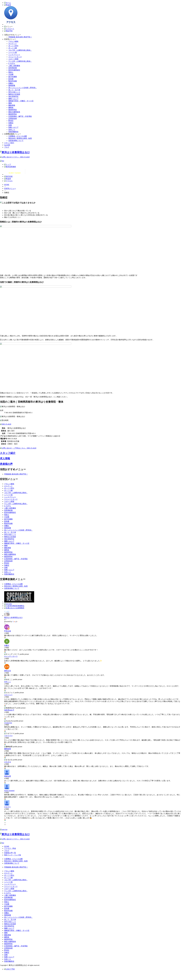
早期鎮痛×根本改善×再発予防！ (20, 37)
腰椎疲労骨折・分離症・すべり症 (21, 101)
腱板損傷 (11, 105)
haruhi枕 (7, 145)
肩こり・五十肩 (14, 90)
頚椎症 (10, 123)
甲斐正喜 (7, 631)
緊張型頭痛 (12, 81)
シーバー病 (12, 52)
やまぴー (7, 807)
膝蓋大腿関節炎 (14, 112)
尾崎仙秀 (7, 776)
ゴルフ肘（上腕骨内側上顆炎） (20, 50)
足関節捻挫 (12, 118)
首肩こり (11, 129)
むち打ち (11, 63)
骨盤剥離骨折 (13, 132)
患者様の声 (6, 463)
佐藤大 (6, 645)
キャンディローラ (11, 656)
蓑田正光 (7, 671)
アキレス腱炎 (13, 41)
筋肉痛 (10, 79)
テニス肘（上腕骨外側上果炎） (20, 61)
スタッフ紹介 (9, 143)
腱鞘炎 (10, 107)
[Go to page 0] (5, 824)
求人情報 (5, 458)
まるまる (7, 762)
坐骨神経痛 (12, 68)
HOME (6, 185)
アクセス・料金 (10, 848)
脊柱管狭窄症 (13, 96)
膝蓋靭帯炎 (12, 114)
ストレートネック (15, 57)
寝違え (10, 72)
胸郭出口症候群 (14, 94)
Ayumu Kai (8, 723)
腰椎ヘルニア (13, 99)
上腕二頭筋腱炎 (14, 66)
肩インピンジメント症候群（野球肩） (22, 88)
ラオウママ (8, 736)
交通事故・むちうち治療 (17, 136)
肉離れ (10, 83)
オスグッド (12, 43)
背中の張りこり (14, 92)
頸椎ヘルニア (13, 127)
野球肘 (10, 121)
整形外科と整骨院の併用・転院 (20, 138)
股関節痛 (11, 85)
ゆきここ (7, 682)
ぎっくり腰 (12, 48)
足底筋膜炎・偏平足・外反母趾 (20, 116)
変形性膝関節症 (14, 70)
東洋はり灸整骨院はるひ (13, 617)
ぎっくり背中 (13, 46)
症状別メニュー (10, 188)
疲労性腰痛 (12, 77)
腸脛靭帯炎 (12, 110)
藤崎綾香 (7, 749)
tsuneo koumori (9, 790)
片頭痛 (10, 74)
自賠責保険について (15, 140)
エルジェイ (8, 695)
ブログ (6, 147)
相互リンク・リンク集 (12, 855)
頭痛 (10, 125)
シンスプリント (14, 55)
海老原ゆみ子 (9, 710)
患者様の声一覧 (10, 853)
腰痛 (10, 103)
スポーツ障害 (13, 59)
